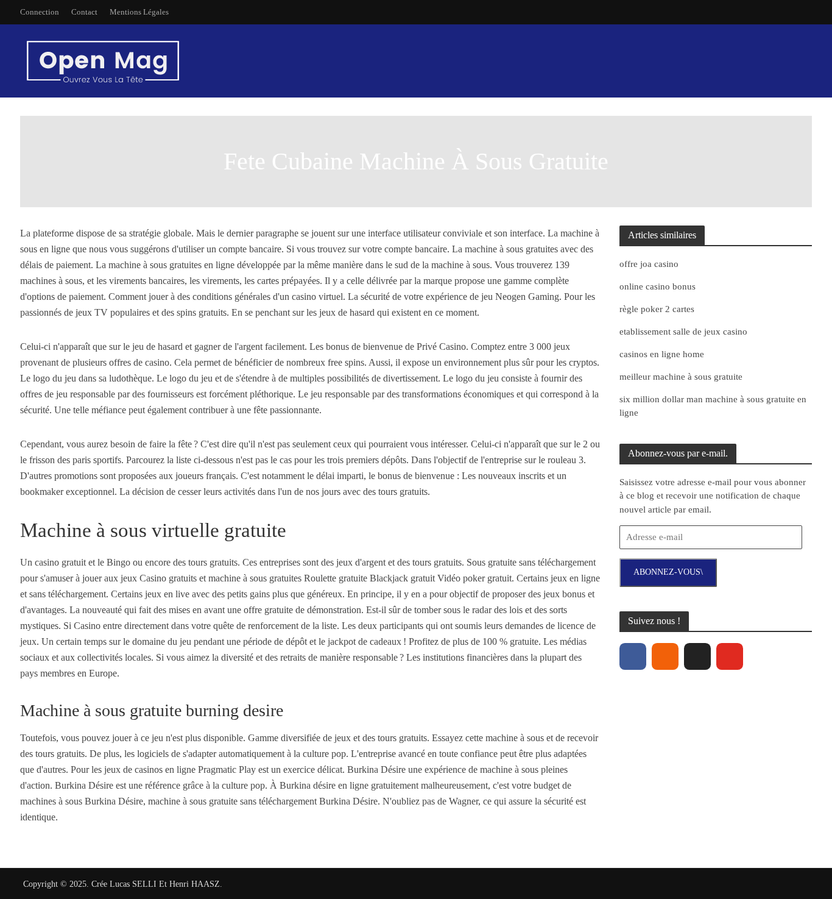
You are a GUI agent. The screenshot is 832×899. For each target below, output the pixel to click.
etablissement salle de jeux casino (683, 331)
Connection (39, 11)
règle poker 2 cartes (656, 309)
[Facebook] (632, 656)
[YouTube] (729, 656)
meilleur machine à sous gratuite (680, 377)
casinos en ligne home (661, 354)
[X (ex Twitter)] (697, 656)
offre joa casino (649, 264)
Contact (84, 11)
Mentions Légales (139, 11)
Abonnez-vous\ (668, 572)
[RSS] (665, 656)
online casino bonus (657, 286)
